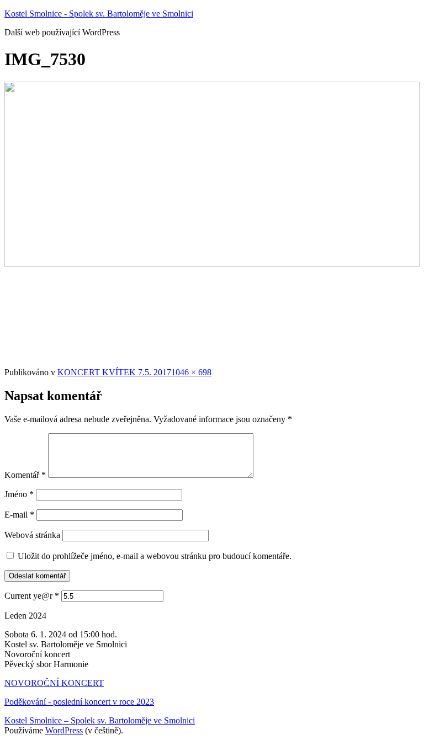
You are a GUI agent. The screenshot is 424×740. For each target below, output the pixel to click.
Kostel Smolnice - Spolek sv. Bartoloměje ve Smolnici (98, 13)
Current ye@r (31, 595)
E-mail (19, 514)
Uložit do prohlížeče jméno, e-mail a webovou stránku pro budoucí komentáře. (155, 556)
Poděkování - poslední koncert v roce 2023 (79, 701)
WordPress (64, 730)
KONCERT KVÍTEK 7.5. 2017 (114, 372)
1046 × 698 (191, 372)
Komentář (25, 475)
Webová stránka (32, 535)
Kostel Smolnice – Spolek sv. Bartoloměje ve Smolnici (99, 720)
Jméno (19, 494)
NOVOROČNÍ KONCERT (54, 683)
